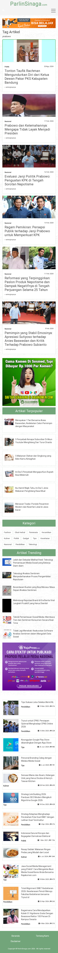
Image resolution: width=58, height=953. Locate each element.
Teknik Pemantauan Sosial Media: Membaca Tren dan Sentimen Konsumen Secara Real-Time (34, 620)
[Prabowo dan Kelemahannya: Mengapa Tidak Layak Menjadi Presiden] (29, 106)
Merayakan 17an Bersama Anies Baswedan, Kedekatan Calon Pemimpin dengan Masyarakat (33, 423)
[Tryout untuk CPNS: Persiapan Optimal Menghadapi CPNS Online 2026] (13, 725)
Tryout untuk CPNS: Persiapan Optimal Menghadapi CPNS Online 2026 (37, 723)
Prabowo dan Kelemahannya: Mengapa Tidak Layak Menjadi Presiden (27, 129)
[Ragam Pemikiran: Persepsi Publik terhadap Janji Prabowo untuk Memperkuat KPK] (29, 208)
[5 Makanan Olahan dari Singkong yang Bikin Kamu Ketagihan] (11, 457)
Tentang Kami (42, 936)
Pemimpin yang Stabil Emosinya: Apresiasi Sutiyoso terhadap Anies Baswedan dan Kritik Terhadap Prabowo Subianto (28, 339)
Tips (35, 538)
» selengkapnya (10, 87)
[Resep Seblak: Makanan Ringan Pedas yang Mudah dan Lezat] (13, 852)
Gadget (26, 538)
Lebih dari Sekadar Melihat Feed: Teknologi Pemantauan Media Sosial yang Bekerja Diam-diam (33, 563)
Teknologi (33, 544)
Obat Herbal (20, 532)
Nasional (8, 121)
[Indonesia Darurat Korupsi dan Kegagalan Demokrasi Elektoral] (13, 836)
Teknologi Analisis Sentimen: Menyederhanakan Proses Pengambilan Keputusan (32, 576)
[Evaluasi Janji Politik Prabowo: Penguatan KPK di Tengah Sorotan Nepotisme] (29, 157)
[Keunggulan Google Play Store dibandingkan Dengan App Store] (13, 744)
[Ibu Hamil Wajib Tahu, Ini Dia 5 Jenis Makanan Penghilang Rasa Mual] (11, 489)
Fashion (7, 532)
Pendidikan (20, 544)
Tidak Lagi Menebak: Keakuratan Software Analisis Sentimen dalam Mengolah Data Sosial (33, 633)
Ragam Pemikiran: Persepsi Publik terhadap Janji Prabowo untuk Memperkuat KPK (27, 231)
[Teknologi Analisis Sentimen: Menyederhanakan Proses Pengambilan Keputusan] (9, 575)
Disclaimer (16, 941)
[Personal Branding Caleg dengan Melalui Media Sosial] (13, 762)
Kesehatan (45, 538)
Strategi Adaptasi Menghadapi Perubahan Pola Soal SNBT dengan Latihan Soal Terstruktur (37, 817)
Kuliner (7, 538)
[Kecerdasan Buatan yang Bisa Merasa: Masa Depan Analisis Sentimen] (9, 590)
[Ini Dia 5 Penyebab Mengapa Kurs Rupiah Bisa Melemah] (11, 473)
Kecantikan (46, 532)
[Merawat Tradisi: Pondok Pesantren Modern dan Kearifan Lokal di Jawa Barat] (11, 507)
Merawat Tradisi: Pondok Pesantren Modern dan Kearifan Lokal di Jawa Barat (32, 507)
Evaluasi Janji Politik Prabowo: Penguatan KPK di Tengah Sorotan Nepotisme (27, 180)
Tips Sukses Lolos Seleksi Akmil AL (37, 702)
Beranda (16, 936)
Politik (7, 67)
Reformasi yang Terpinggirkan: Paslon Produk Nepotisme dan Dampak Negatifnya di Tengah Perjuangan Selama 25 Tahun (27, 284)
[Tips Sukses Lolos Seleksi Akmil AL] (13, 708)
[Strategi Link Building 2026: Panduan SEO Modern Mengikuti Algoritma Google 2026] (13, 797)
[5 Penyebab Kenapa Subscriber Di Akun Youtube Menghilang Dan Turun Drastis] (11, 441)
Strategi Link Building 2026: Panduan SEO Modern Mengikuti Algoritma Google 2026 (36, 797)
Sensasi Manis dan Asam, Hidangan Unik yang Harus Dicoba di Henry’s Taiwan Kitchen (38, 778)
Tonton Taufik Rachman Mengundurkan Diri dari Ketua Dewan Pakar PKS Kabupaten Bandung (27, 76)
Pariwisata (33, 532)
